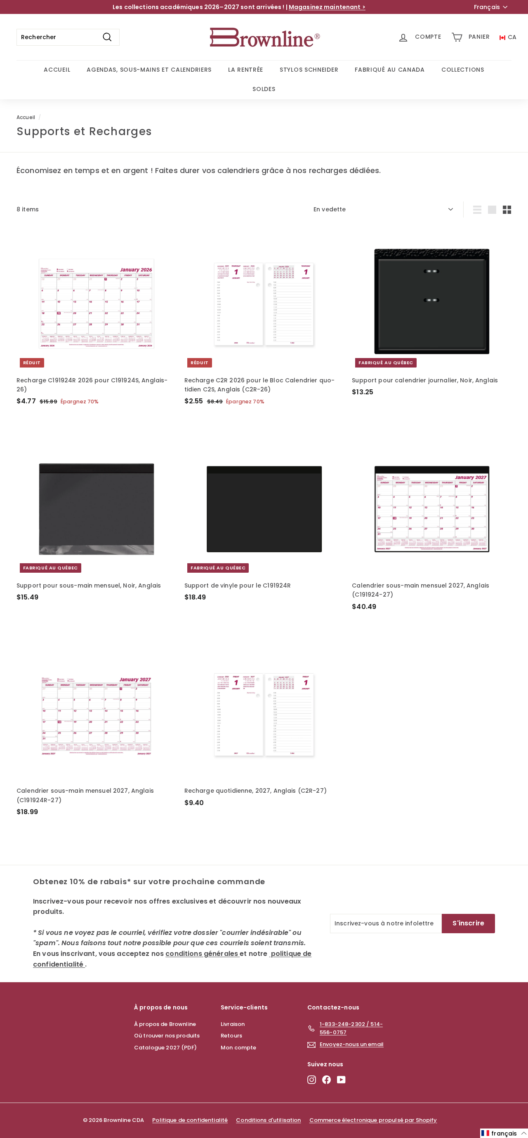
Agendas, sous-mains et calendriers (149, 70)
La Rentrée (245, 70)
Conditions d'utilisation (268, 1120)
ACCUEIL (57, 70)
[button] (504, 1133)
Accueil (25, 117)
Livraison (233, 1024)
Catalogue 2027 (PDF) (165, 1047)
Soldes (263, 89)
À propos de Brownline (165, 1024)
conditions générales (202, 953)
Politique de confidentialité (190, 1120)
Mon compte (238, 1047)
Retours (231, 1036)
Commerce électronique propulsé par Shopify (373, 1120)
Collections (462, 70)
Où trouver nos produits (167, 1036)
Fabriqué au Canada (390, 70)
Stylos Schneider (309, 70)
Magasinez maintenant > (327, 7)
